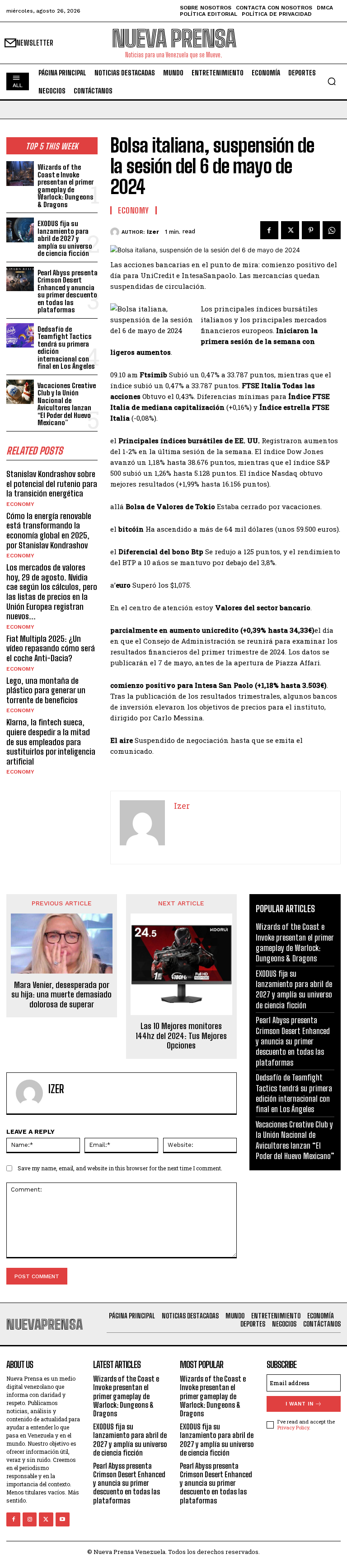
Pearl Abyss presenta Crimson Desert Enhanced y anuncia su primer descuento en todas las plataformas (68, 291)
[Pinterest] (311, 230)
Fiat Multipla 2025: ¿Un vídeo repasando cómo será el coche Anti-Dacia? (50, 648)
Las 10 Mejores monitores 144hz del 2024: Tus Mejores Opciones (181, 1035)
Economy (20, 504)
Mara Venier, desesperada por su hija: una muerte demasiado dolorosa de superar (61, 994)
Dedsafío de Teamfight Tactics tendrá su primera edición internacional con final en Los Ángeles (66, 348)
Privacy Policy (293, 1427)
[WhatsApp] (332, 230)
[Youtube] (63, 1519)
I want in (300, 1404)
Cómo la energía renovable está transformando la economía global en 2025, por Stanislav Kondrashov (48, 530)
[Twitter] (290, 230)
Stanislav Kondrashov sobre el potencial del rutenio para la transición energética (51, 483)
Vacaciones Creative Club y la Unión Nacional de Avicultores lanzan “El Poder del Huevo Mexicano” (67, 404)
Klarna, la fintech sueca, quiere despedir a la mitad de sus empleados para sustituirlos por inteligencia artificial (50, 741)
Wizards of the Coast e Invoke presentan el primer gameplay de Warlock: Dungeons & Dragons (66, 186)
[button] (332, 81)
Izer (153, 231)
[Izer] (116, 232)
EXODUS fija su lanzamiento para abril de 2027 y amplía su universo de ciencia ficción (65, 238)
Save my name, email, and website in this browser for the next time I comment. (120, 1168)
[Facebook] (269, 230)
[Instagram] (30, 1519)
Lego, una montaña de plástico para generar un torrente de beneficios (45, 690)
